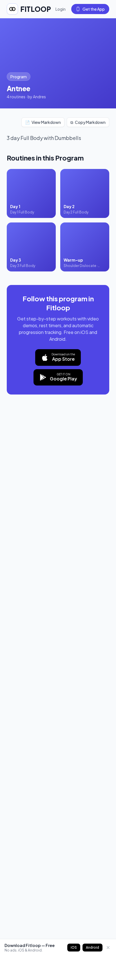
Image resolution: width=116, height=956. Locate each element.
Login (60, 9)
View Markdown (43, 122)
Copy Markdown (88, 122)
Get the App (93, 9)
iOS (74, 947)
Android (92, 947)
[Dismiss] (108, 947)
